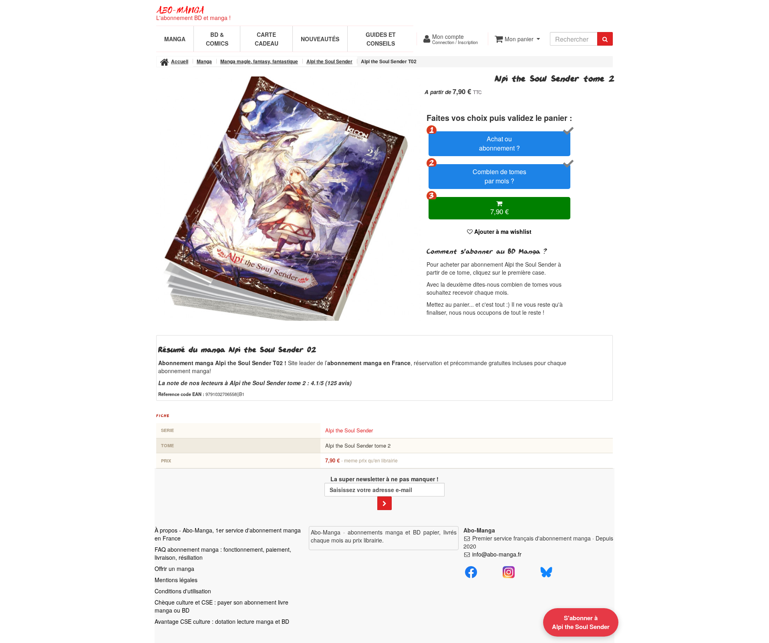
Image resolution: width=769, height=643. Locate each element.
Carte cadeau (266, 38)
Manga (174, 39)
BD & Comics (217, 38)
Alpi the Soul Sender (349, 430)
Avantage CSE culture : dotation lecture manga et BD (222, 621)
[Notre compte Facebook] (471, 571)
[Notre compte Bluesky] (546, 571)
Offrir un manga (174, 569)
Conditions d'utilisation (183, 591)
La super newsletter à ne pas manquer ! (384, 479)
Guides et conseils (381, 38)
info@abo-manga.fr (496, 554)
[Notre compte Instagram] (509, 571)
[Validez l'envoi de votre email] (384, 503)
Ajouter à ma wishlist (502, 231)
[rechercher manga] (605, 39)
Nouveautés (320, 39)
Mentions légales (176, 580)
